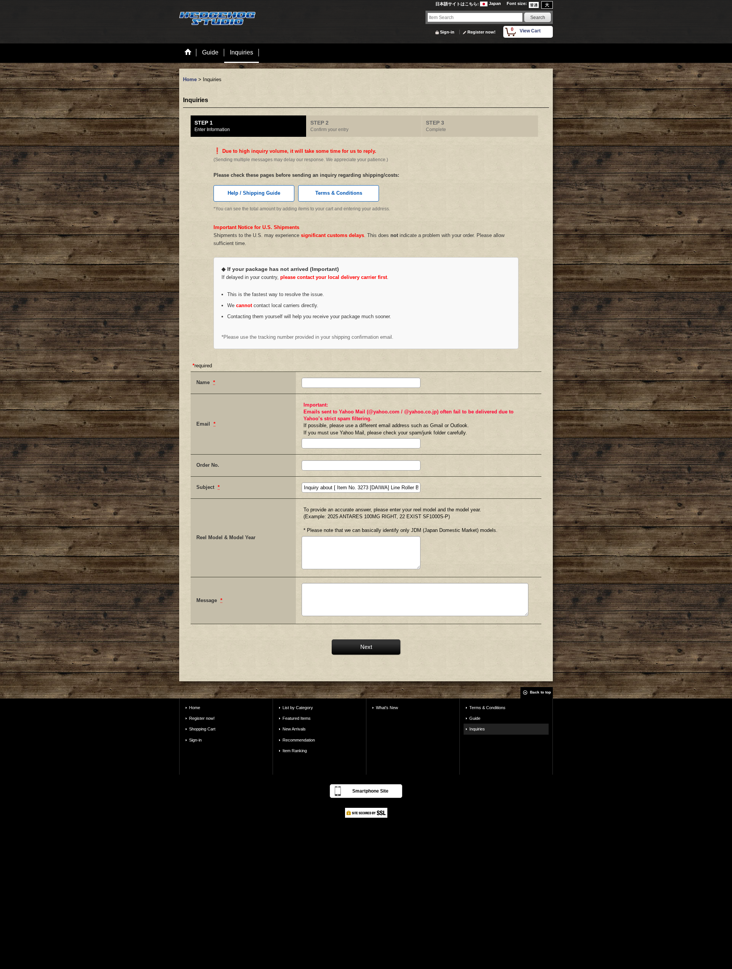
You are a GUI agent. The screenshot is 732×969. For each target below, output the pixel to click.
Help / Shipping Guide (254, 193)
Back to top (540, 692)
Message (207, 600)
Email (204, 424)
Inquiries (477, 729)
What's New (387, 707)
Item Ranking (295, 750)
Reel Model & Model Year (225, 537)
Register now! (481, 32)
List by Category (298, 707)
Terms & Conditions (338, 193)
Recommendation (299, 740)
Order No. (207, 465)
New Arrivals (294, 729)
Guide (474, 718)
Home (194, 707)
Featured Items (297, 718)
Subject (206, 487)
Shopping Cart (202, 729)
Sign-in (447, 32)
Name (203, 382)
